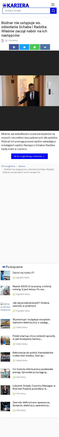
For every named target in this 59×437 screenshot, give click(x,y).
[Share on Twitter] (24, 47)
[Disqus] (29, 217)
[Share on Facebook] (14, 47)
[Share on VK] (45, 47)
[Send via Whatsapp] (35, 47)
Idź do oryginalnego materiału (28, 156)
